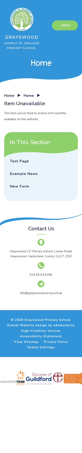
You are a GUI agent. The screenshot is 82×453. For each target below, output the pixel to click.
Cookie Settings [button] (41, 347)
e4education (64, 325)
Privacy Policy (56, 342)
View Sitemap (26, 342)
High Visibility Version (41, 331)
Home (9, 95)
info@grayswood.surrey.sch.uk (41, 293)
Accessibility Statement (41, 336)
